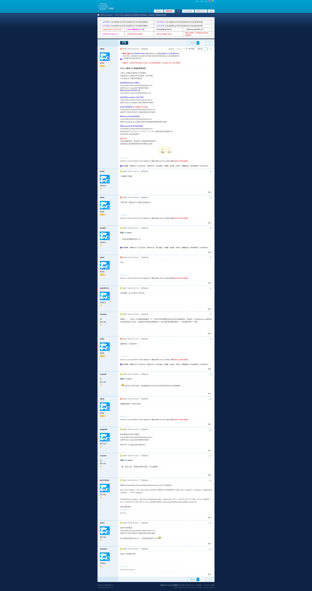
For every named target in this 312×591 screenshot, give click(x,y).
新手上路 (103, 322)
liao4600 (103, 228)
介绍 (111, 22)
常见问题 (138, 22)
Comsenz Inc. (109, 587)
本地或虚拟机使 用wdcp (164, 29)
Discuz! (108, 585)
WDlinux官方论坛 (106, 15)
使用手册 (200, 22)
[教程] (122, 68)
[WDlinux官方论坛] (106, 9)
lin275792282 (104, 480)
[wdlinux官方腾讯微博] (213, 1)
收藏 (162, 152)
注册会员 (103, 186)
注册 (197, 1)
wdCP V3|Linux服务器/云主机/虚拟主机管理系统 (131, 15)
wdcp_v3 (153, 53)
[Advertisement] (166, 65)
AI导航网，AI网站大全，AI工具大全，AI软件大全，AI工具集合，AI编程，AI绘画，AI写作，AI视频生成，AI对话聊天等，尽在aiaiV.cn (165, 166)
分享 (169, 152)
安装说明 (129, 22)
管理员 (102, 63)
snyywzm (103, 314)
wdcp (148, 53)
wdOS (157, 161)
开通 (142, 29)
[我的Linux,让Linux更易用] (169, 585)
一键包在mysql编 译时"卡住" (194, 29)
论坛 (178, 11)
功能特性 (116, 22)
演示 (133, 22)
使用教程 (145, 22)
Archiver (207, 585)
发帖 (124, 43)
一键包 (158, 53)
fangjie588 (103, 429)
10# (125, 460)
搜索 (211, 11)
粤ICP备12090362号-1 (186, 585)
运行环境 (123, 22)
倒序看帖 (191, 49)
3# (125, 233)
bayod (102, 171)
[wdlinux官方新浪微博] (209, 1)
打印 (172, 49)
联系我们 (199, 585)
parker (102, 523)
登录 (201, 1)
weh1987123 (104, 288)
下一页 (208, 43)
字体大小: (180, 49)
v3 (149, 161)
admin (102, 49)
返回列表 (193, 43)
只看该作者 (144, 49)
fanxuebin (103, 549)
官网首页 (159, 11)
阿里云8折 (169, 11)
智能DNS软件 (200, 11)
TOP (209, 192)
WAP (212, 585)
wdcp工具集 (170, 161)
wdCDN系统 (188, 11)
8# (125, 379)
